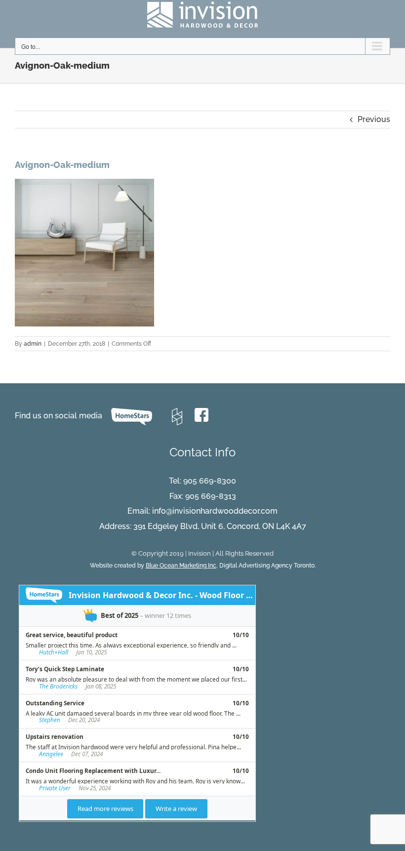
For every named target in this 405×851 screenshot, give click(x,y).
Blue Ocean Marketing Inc (181, 565)
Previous (374, 119)
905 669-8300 (209, 481)
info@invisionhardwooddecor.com (215, 511)
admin (32, 343)
